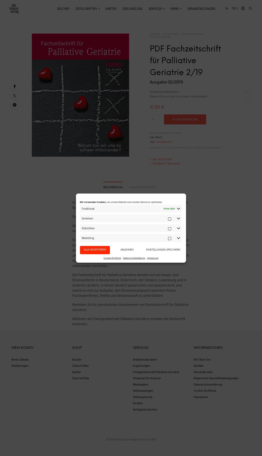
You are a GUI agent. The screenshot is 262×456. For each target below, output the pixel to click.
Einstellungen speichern (163, 250)
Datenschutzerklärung (134, 258)
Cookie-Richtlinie (112, 258)
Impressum (152, 258)
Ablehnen (126, 250)
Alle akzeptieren (95, 250)
